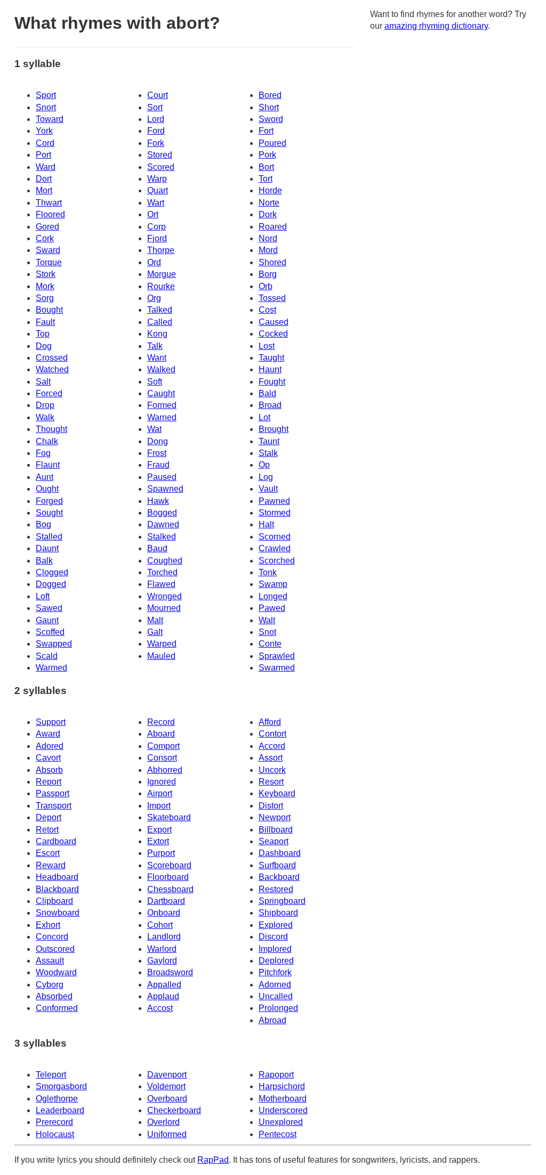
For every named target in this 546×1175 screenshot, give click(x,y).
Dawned (163, 524)
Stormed (275, 512)
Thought (51, 429)
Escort (48, 853)
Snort (46, 107)
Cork (45, 238)
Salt (43, 381)
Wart (155, 202)
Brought (273, 429)
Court (157, 95)
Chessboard (170, 889)
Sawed (49, 608)
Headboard (57, 877)
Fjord (157, 238)
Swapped (54, 643)
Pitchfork (275, 972)
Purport (161, 853)
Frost (156, 453)
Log (266, 477)
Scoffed (50, 632)
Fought (272, 381)
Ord (154, 262)
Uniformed (167, 1134)
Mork (45, 286)
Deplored (276, 960)
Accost (160, 1008)
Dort (44, 178)
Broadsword (170, 972)
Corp (156, 226)
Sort (155, 107)
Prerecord (54, 1122)
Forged (49, 500)
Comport (163, 745)
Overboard (167, 1098)
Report (48, 781)
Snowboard (57, 912)
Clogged (52, 572)
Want (156, 357)
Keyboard (277, 793)
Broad (270, 405)
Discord (273, 936)
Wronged (164, 596)
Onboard (163, 912)
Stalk (268, 453)
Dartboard (166, 900)
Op (264, 464)
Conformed (57, 1008)
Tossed (272, 298)
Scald (47, 655)
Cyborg (49, 984)
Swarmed (277, 667)
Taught (271, 357)
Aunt (44, 477)
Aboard (161, 733)
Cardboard (56, 841)
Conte (270, 643)
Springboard (282, 900)
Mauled (161, 655)
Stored (159, 154)
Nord (268, 238)
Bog (43, 524)
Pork (267, 154)
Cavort (48, 757)
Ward (45, 167)
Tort (265, 178)
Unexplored (281, 1122)
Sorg (45, 298)
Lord (155, 119)
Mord (268, 250)
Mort (44, 190)
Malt (155, 620)
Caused (273, 322)
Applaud (163, 996)
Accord (272, 745)
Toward (49, 119)
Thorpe (160, 250)
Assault (50, 960)
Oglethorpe (57, 1098)
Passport (52, 793)
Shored (272, 262)
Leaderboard (60, 1110)
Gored (47, 226)
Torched (162, 572)
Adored (49, 745)
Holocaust (55, 1134)
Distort (271, 805)
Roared (273, 226)
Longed (273, 596)
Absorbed (54, 996)
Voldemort (166, 1086)
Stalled (49, 536)
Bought (49, 309)
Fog (43, 453)
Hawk (158, 500)
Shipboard (278, 912)
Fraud (158, 464)
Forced (49, 393)
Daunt (47, 548)
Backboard (279, 877)
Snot (267, 632)
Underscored (283, 1110)
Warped (161, 643)
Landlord (164, 936)
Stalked (161, 536)
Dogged (51, 584)
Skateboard (169, 817)
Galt (155, 632)
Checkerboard (174, 1110)
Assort (271, 757)
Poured (272, 143)
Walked (161, 369)
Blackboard (57, 889)
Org (154, 298)
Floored (50, 214)
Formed (161, 405)
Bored (270, 95)
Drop (45, 405)
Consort (162, 757)
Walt (267, 620)
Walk (45, 417)
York (44, 130)
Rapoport (276, 1074)
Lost (267, 345)
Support (51, 722)
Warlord (161, 948)
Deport (48, 817)
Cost (267, 309)
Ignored (161, 781)
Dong (157, 441)
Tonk (268, 572)
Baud (157, 548)
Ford (156, 130)
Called (159, 322)
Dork (268, 214)
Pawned (274, 500)
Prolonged (278, 1008)
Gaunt (47, 620)
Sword (271, 119)
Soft (154, 381)
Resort (271, 781)
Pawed (272, 608)
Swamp (273, 584)
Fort (266, 130)
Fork (155, 143)
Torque (49, 262)
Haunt (270, 369)
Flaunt (48, 464)
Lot (264, 417)
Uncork (272, 769)
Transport (53, 805)
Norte (269, 202)
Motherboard (283, 1098)
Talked (159, 309)
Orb (265, 286)
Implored (275, 948)
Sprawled (277, 655)
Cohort (160, 924)
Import (159, 805)
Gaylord (162, 960)
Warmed (51, 667)
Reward (51, 865)
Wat (154, 429)
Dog (44, 345)
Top (43, 333)
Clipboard (54, 900)
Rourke (161, 286)
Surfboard (277, 865)
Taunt (269, 441)
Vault (268, 488)
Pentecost (277, 1134)
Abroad (272, 1020)
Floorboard (168, 877)
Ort (152, 214)
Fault (45, 322)
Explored (276, 924)
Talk (155, 345)
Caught (161, 393)
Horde (270, 190)
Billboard (276, 829)
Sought (49, 512)
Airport (159, 793)
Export (159, 829)
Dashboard (280, 853)
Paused (161, 477)
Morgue (161, 274)
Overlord (163, 1122)
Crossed (52, 357)
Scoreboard (169, 865)
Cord (45, 143)
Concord (52, 936)
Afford (270, 722)
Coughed (164, 560)
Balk (44, 560)
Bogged (162, 512)
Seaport (273, 841)
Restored (276, 889)
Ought (47, 488)
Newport (275, 817)
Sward (48, 250)
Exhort (48, 924)
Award (48, 733)
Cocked (273, 333)
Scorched (277, 560)
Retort (47, 829)
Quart (157, 190)
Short (269, 107)
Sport (46, 95)
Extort (158, 841)
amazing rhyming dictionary (436, 25)
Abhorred (164, 769)
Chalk (47, 441)
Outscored (55, 948)
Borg (268, 274)
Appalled (164, 984)
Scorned (275, 536)
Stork (45, 274)
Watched (52, 369)
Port (43, 154)
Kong (157, 333)
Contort (272, 733)
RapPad (213, 1159)
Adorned (275, 984)
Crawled (275, 548)
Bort (266, 167)
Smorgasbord (61, 1086)
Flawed (161, 584)
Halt (266, 524)
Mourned (164, 608)
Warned (161, 417)
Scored (160, 167)
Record (161, 722)
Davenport (167, 1074)
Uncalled (276, 996)
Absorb (49, 769)
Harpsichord (282, 1086)
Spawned (165, 488)
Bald (267, 393)
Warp (157, 178)
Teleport (51, 1074)
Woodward (56, 972)
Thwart (49, 202)
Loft (43, 596)
